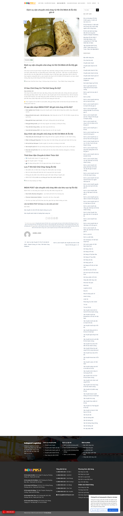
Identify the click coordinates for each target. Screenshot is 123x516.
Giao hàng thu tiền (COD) (52, 455)
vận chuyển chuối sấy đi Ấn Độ (90, 326)
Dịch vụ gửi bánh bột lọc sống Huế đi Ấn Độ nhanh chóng (90, 87)
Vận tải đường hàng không (70, 224)
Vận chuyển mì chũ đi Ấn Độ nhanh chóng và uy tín (38, 210)
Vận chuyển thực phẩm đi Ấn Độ (90, 402)
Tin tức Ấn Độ (87, 307)
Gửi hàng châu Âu (88, 249)
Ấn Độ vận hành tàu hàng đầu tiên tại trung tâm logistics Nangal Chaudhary (90, 32)
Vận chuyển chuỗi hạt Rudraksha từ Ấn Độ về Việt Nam (90, 316)
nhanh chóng (86, 296)
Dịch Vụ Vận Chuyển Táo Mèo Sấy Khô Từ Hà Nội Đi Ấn (90, 214)
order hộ (85, 299)
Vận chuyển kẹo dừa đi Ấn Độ (90, 353)
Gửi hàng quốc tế (40, 224)
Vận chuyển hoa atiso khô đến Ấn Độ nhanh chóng (90, 344)
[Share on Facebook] (46, 218)
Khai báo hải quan (72, 3)
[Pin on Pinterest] (54, 218)
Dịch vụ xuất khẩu (88, 237)
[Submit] (97, 10)
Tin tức (89, 3)
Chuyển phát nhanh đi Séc (90, 70)
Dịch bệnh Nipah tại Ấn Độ (90, 83)
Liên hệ (94, 3)
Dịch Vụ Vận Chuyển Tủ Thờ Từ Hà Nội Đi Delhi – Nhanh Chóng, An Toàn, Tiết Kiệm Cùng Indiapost (36, 244)
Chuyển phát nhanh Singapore (88, 79)
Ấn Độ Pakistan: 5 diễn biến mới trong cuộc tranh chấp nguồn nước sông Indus (90, 26)
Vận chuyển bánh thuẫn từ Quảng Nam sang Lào (37, 213)
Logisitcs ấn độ (87, 288)
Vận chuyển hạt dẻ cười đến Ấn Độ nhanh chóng (91, 340)
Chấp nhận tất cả (113, 510)
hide (31, 60)
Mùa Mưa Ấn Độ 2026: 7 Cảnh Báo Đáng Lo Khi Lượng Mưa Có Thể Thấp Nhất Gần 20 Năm (90, 40)
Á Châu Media (47, 512)
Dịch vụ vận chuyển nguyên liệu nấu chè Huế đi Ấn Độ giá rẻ (90, 185)
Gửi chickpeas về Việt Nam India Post (90, 240)
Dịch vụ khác (81, 3)
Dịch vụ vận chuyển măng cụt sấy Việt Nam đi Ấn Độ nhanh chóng (90, 160)
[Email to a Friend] (52, 218)
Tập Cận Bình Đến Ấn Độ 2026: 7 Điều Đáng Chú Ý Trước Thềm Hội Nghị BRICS (91, 47)
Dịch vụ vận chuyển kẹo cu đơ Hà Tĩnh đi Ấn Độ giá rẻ (90, 137)
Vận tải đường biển (52, 224)
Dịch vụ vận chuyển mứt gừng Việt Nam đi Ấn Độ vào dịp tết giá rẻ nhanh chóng (90, 167)
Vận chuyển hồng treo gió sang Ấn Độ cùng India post (90, 349)
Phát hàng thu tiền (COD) (90, 301)
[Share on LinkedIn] (57, 218)
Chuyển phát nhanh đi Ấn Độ (42, 223)
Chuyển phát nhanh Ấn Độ (52, 452)
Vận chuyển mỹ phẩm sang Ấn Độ (90, 390)
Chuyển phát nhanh (49, 3)
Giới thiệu (40, 3)
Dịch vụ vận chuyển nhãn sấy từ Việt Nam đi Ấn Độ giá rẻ (90, 192)
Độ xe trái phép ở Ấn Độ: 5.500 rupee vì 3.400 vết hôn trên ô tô (90, 20)
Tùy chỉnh (94, 510)
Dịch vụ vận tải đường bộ (70, 447)
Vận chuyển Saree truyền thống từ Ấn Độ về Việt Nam (91, 394)
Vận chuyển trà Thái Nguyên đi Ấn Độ (91, 406)
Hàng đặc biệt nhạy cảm (90, 280)
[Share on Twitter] (49, 218)
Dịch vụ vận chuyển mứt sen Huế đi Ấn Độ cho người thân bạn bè (91, 179)
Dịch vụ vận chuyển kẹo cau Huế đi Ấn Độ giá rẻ (91, 133)
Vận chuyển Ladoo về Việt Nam (90, 363)
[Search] (98, 3)
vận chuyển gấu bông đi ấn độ (90, 335)
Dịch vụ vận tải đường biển (71, 445)
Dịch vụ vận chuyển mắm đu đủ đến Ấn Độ (91, 155)
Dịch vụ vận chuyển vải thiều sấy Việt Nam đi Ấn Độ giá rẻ (91, 229)
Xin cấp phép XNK (88, 428)
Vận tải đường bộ (60, 224)
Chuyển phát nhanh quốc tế (90, 75)
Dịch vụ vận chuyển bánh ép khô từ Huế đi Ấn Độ (91, 100)
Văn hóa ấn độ (87, 414)
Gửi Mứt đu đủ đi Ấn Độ (89, 270)
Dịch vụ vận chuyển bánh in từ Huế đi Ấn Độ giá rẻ (90, 105)
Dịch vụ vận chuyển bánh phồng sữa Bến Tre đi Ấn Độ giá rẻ (91, 110)
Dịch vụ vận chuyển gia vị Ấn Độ (90, 128)
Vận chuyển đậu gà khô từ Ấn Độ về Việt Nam (90, 331)
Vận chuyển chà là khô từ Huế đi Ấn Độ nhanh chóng (90, 311)
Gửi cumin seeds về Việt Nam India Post (90, 245)
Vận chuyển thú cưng (89, 398)
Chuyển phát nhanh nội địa (90, 73)
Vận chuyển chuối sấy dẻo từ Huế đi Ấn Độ (90, 321)
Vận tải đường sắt (88, 425)
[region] (104, 504)
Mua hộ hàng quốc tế (89, 293)
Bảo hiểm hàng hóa (88, 57)
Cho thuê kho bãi (88, 60)
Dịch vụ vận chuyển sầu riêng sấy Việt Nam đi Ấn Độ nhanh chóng (91, 207)
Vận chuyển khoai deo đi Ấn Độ (91, 358)
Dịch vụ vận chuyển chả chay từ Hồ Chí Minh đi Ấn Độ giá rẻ (62, 223)
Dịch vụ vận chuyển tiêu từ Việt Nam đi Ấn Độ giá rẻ (90, 224)
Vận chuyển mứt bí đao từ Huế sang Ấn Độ (90, 372)
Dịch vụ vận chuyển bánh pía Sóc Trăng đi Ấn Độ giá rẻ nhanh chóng (90, 116)
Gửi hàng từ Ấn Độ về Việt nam (90, 266)
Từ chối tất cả (102, 510)
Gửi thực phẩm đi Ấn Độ (90, 277)
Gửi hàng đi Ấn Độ (32, 224)
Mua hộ (46, 224)
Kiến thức (86, 285)
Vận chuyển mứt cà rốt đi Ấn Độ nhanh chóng (90, 376)
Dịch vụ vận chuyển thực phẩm (90, 219)
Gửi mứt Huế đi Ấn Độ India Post (90, 273)
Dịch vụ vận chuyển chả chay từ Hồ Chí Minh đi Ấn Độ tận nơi (57, 227)
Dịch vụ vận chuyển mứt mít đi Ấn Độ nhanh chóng (91, 174)
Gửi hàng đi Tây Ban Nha (90, 254)
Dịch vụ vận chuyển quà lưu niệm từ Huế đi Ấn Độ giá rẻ (91, 197)
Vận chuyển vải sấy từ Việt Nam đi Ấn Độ (90, 411)
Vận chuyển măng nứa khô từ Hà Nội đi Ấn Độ (90, 367)
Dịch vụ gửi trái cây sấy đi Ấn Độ (90, 93)
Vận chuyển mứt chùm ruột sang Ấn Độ (90, 381)
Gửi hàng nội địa (87, 260)
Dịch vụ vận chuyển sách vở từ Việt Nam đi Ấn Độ (91, 202)
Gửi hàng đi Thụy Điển (89, 257)
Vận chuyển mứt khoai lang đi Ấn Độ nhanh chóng (90, 385)
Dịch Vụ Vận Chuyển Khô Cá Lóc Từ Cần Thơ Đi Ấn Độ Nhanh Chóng (91, 143)
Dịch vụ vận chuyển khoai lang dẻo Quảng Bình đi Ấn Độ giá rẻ (90, 149)
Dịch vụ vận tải (61, 3)
